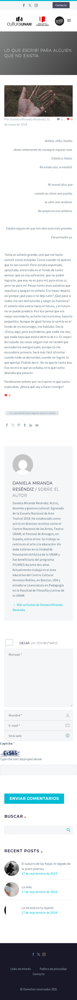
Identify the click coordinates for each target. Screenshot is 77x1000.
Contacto (61, 5)
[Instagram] (36, 5)
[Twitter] (30, 5)
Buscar (68, 830)
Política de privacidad (53, 969)
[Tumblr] (24, 425)
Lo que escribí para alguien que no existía (32, 413)
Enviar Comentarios (34, 798)
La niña (27, 887)
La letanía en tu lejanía (37, 908)
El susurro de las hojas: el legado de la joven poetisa (46, 866)
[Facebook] (24, 5)
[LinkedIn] (30, 425)
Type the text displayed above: (21, 759)
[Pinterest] (19, 425)
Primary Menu (69, 20)
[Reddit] (36, 425)
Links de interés (20, 969)
